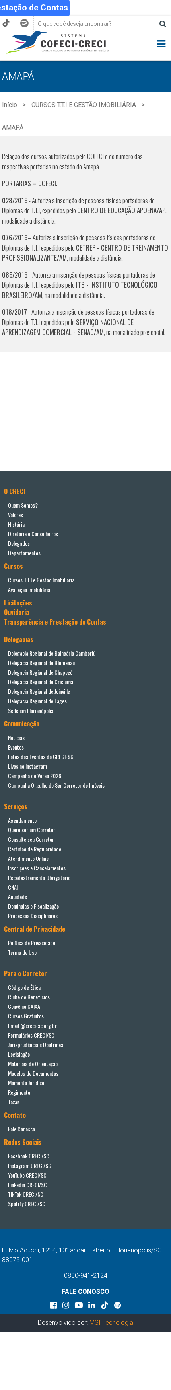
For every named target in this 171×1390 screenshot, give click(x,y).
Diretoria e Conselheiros (33, 534)
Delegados (19, 543)
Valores (15, 514)
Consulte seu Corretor (31, 839)
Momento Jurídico (26, 1083)
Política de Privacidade (31, 942)
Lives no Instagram (27, 766)
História (16, 524)
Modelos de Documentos (33, 1073)
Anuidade (17, 896)
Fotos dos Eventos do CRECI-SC (41, 756)
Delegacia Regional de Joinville (39, 691)
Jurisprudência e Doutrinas (35, 1044)
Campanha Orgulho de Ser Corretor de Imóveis (56, 785)
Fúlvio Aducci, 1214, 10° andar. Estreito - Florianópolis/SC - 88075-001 (83, 1254)
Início (9, 105)
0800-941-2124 (85, 1275)
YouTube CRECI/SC (27, 1175)
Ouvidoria (16, 612)
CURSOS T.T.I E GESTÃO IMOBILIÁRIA (83, 105)
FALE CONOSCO (85, 1291)
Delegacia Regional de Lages (37, 701)
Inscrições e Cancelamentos (37, 868)
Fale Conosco (21, 1129)
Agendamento (22, 820)
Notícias (16, 737)
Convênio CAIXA (24, 1006)
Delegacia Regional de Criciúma (40, 681)
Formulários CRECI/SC (31, 1035)
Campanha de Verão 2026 (34, 775)
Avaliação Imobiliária (29, 589)
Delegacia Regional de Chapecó (40, 672)
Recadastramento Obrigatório (39, 877)
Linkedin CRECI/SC (27, 1184)
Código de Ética (24, 987)
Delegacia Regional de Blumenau (41, 662)
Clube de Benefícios (29, 997)
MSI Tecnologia (111, 1322)
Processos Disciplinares (33, 915)
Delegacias (18, 639)
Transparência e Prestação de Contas (55, 622)
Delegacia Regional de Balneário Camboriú (51, 653)
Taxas (13, 1102)
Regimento (19, 1092)
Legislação (19, 1054)
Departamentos (24, 553)
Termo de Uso (22, 952)
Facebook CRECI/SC (28, 1156)
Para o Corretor (25, 973)
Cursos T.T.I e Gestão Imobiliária (41, 580)
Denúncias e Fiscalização (33, 906)
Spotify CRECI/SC (26, 1203)
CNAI (13, 887)
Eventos (16, 747)
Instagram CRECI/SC (29, 1165)
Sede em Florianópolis (30, 710)
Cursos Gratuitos (26, 1016)
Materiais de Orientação (33, 1063)
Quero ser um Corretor (31, 829)
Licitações (18, 602)
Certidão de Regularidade (34, 849)
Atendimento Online (28, 858)
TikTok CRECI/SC (25, 1194)
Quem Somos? (23, 505)
